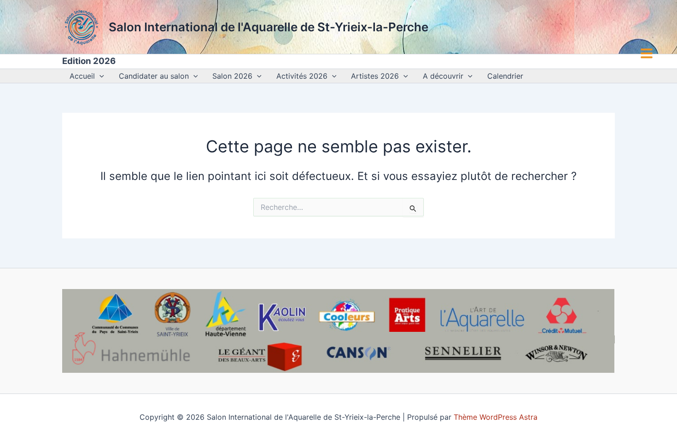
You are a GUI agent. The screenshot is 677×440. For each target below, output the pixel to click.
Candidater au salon (154, 76)
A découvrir (443, 76)
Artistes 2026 (375, 76)
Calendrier (505, 76)
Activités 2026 (301, 76)
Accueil (82, 76)
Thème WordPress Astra (495, 417)
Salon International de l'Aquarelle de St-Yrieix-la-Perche (268, 27)
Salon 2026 (232, 76)
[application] (99, 76)
